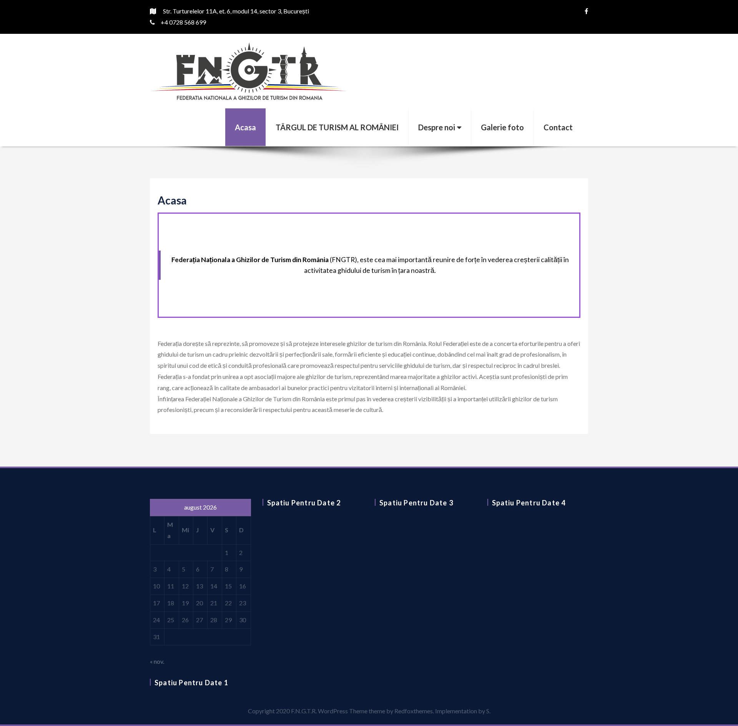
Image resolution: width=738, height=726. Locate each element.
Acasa (245, 127)
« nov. (157, 661)
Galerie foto (502, 127)
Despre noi (436, 127)
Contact (558, 127)
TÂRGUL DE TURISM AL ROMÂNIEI (337, 127)
